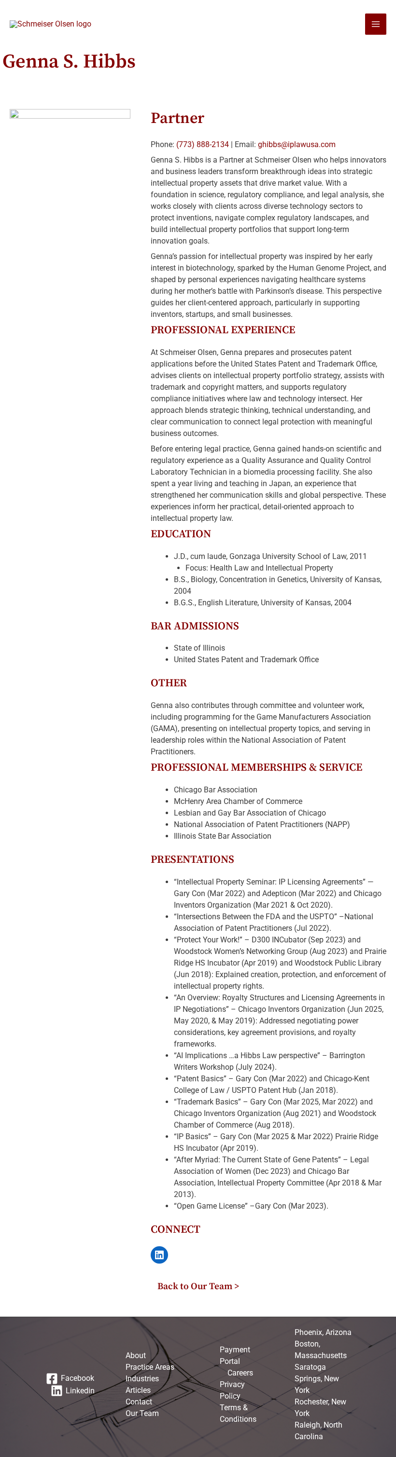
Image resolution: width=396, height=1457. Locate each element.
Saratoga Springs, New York (317, 1378)
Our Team (142, 1413)
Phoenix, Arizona (323, 1332)
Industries (142, 1378)
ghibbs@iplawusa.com (297, 144)
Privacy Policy (232, 1390)
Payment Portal (235, 1355)
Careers (240, 1372)
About (136, 1355)
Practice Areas (150, 1367)
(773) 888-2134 (201, 144)
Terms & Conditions (238, 1413)
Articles (138, 1390)
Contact (139, 1401)
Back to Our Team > (198, 1286)
